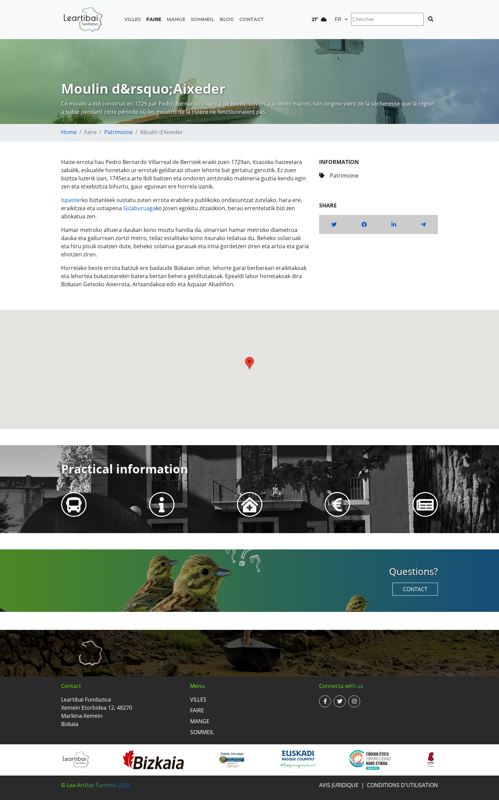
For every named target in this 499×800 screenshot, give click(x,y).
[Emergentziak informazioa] (249, 504)
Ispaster (71, 200)
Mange (176, 19)
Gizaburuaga (139, 208)
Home (69, 132)
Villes (132, 19)
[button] (249, 363)
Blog (227, 19)
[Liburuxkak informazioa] (425, 504)
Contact (251, 19)
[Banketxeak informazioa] (337, 504)
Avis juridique (338, 785)
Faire (153, 19)
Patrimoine (118, 132)
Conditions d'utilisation (402, 785)
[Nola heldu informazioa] (73, 504)
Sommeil (202, 19)
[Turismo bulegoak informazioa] (162, 504)
